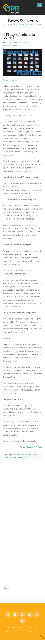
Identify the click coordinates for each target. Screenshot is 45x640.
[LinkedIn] (22, 614)
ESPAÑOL (11, 627)
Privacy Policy (31, 627)
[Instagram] (37, 614)
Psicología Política (19, 457)
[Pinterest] (22, 621)
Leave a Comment (10, 45)
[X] (15, 614)
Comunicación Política (21, 454)
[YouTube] (30, 614)
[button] (39, 5)
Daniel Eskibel (11, 80)
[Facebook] (8, 614)
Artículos (26, 42)
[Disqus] (22, 489)
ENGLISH (20, 627)
